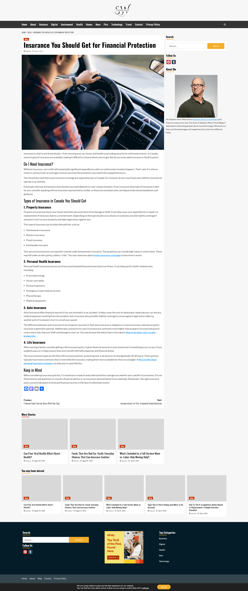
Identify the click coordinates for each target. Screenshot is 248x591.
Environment (67, 24)
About (33, 24)
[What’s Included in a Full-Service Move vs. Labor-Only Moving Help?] (141, 434)
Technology (116, 24)
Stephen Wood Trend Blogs (205, 119)
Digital (54, 24)
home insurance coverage (107, 255)
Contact (139, 24)
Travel (129, 24)
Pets (106, 24)
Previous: (41, 402)
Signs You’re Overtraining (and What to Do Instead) (165, 506)
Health (79, 24)
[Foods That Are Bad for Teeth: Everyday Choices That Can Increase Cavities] (93, 434)
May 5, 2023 (38, 51)
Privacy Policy (153, 24)
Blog (26, 39)
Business (43, 24)
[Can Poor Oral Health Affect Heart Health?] (45, 434)
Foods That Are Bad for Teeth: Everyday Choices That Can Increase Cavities (93, 455)
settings (145, 588)
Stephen (28, 51)
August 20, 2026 (39, 461)
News (98, 24)
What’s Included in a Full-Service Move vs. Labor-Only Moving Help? (140, 455)
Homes (89, 24)
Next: (141, 402)
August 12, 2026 (87, 461)
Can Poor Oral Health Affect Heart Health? (42, 455)
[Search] (224, 24)
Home (24, 24)
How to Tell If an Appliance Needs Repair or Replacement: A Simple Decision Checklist (206, 507)
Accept (164, 587)
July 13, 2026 (134, 461)
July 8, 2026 (203, 513)
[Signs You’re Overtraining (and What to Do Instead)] (165, 488)
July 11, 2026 (162, 511)
